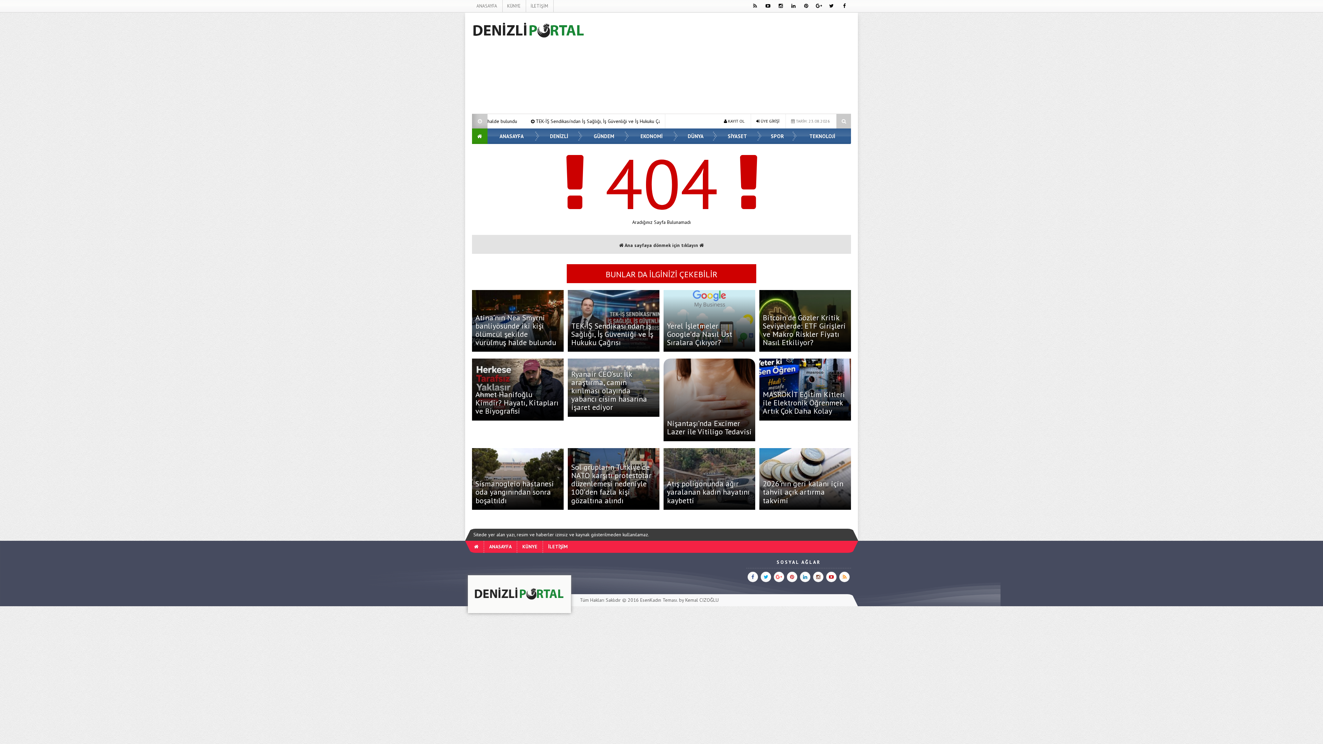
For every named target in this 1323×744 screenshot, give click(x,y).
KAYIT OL (736, 121)
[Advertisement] (437, 115)
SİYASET (737, 136)
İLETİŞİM (539, 6)
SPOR (777, 136)
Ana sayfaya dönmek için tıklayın (661, 245)
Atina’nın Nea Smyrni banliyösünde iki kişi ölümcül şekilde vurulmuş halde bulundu (515, 330)
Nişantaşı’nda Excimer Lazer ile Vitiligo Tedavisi (709, 427)
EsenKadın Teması (658, 600)
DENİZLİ (559, 136)
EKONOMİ (651, 136)
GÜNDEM (604, 136)
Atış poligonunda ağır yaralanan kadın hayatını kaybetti (708, 492)
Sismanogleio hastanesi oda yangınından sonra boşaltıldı (514, 492)
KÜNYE (514, 6)
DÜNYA (696, 136)
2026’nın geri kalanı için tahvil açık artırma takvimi (803, 492)
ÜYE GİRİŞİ (769, 121)
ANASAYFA (486, 6)
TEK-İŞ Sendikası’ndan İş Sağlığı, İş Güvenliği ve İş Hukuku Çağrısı (528, 121)
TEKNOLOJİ (822, 136)
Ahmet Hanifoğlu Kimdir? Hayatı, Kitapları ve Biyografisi (516, 403)
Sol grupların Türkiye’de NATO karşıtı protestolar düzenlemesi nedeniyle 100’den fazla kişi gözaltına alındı (611, 483)
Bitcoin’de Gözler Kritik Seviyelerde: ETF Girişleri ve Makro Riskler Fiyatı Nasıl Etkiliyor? (804, 330)
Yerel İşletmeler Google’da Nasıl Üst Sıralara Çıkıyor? (699, 334)
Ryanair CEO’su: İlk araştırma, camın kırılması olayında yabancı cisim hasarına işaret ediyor (609, 390)
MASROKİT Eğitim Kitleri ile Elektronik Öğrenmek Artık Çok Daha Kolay (804, 403)
